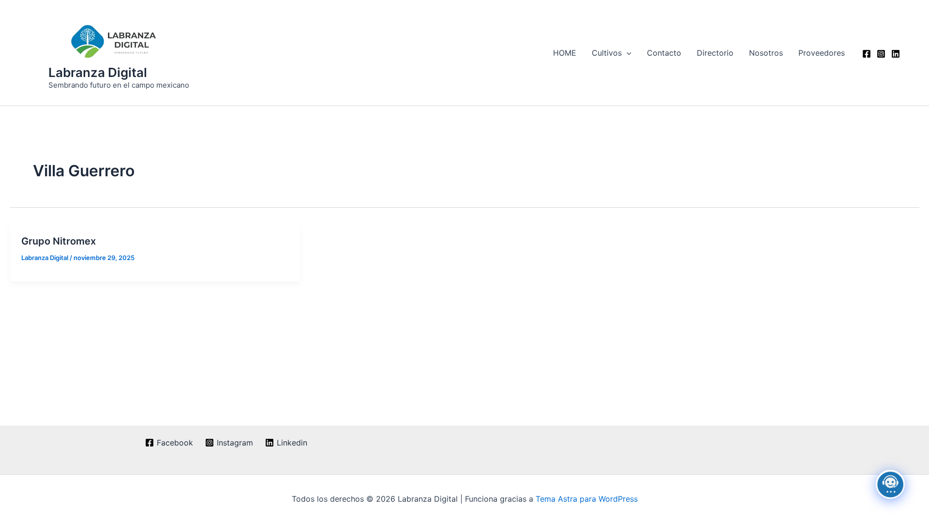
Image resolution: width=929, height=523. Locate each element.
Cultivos (607, 53)
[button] (626, 52)
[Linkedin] (895, 53)
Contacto (664, 53)
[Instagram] (881, 53)
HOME (564, 53)
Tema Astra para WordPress (587, 499)
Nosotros (766, 53)
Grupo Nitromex (58, 241)
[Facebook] (866, 53)
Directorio (715, 53)
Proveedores (821, 53)
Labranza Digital (97, 72)
